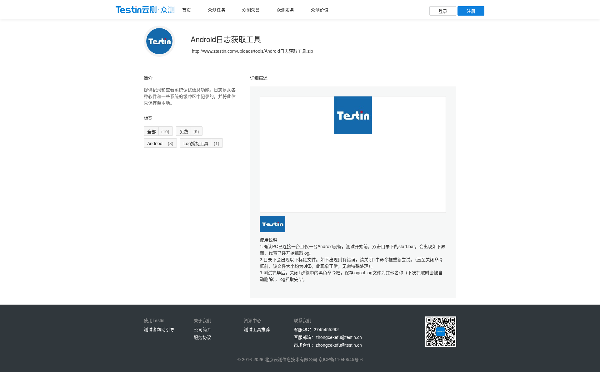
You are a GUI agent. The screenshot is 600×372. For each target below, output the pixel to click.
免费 (189, 131)
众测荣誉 (251, 10)
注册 (471, 11)
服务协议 (202, 337)
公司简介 (202, 329)
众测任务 (216, 10)
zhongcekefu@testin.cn (339, 337)
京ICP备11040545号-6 (340, 359)
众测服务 (285, 10)
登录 (442, 11)
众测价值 (319, 10)
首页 (186, 10)
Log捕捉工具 (201, 143)
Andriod (160, 143)
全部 (158, 131)
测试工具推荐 (257, 329)
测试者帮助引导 (159, 329)
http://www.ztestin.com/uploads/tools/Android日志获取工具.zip (252, 51)
